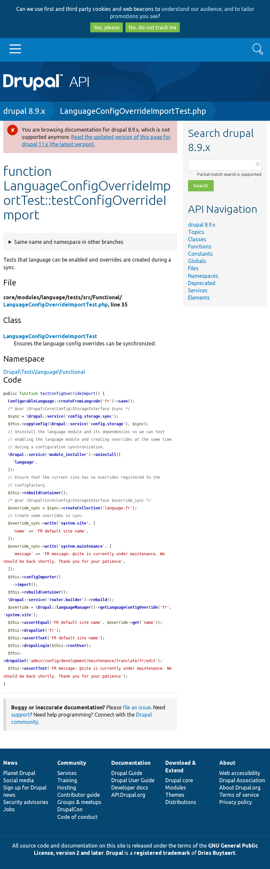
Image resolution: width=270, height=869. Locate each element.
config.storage (107, 424)
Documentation (130, 763)
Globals (197, 261)
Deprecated (201, 283)
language (24, 462)
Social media (18, 780)
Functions (199, 246)
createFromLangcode (79, 401)
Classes (197, 239)
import (24, 584)
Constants (200, 254)
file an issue (137, 707)
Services (197, 290)
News (10, 763)
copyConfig (35, 424)
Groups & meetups (79, 802)
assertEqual (36, 622)
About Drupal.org (239, 787)
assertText (35, 638)
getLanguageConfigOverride (129, 607)
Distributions (180, 802)
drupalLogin (36, 645)
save (123, 401)
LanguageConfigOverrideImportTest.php (133, 111)
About (227, 763)
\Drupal (34, 416)
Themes (174, 795)
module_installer (67, 454)
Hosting (66, 787)
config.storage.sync (90, 416)
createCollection (81, 508)
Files (193, 268)
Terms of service (239, 795)
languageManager (73, 607)
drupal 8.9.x (24, 111)
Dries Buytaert (216, 853)
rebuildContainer (42, 493)
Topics (196, 232)
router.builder (65, 599)
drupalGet (34, 630)
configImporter (40, 577)
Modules (175, 787)
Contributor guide (78, 795)
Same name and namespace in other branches (68, 242)
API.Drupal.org (128, 795)
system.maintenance (81, 546)
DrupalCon (70, 809)
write (50, 523)
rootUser (77, 645)
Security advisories (25, 802)
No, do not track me (152, 27)
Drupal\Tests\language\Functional (44, 372)
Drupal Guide (126, 773)
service (55, 416)
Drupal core (179, 780)
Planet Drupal (19, 773)
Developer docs (129, 787)
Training (67, 780)
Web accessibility (239, 773)
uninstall (105, 454)
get (135, 622)
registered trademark (162, 853)
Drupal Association (242, 780)
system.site (73, 523)
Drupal (114, 853)
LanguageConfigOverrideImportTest (50, 336)
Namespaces (203, 276)
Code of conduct (77, 817)
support (20, 715)
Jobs (9, 809)
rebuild (99, 599)
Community (71, 763)
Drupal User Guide (132, 780)
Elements (199, 298)
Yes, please (107, 27)
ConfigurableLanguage (31, 401)
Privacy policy (235, 802)
